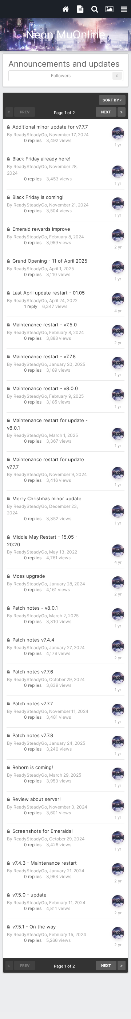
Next (106, 112)
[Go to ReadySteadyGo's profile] (118, 133)
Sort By (111, 100)
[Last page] (122, 112)
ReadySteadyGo (30, 134)
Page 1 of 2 (65, 112)
